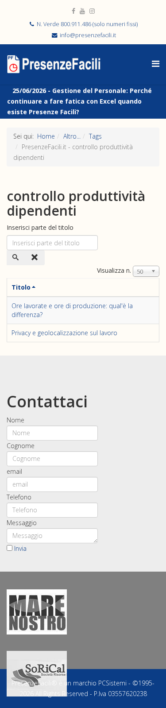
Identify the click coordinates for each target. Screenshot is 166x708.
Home (46, 136)
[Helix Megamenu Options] (155, 63)
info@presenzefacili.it (88, 35)
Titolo (21, 287)
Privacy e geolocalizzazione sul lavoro (64, 333)
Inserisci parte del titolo (41, 227)
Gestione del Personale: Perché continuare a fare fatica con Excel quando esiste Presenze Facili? (79, 101)
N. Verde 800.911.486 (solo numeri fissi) (87, 24)
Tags (95, 136)
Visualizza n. (114, 270)
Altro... (72, 136)
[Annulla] (35, 257)
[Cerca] (16, 257)
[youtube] (82, 11)
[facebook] (73, 11)
